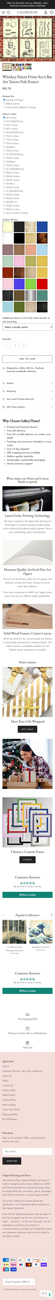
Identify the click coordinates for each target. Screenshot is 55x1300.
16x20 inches (12, 158)
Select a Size (9, 114)
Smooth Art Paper (14, 100)
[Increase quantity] (24, 345)
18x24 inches (12, 172)
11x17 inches (12, 139)
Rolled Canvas (13, 103)
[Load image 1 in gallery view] (27, 39)
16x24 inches (12, 165)
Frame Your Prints (11, 1109)
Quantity (6, 339)
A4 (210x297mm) (14, 132)
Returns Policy (9, 1104)
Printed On (8, 96)
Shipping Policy (10, 1114)
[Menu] (3, 12)
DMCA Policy (8, 1095)
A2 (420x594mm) (15, 169)
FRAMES (27, 859)
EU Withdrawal (9, 1119)
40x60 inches (12, 209)
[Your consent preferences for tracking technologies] (50, 1295)
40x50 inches (12, 205)
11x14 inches (12, 136)
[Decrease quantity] (6, 345)
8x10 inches (12, 125)
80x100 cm (11, 202)
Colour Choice (10, 219)
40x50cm (10, 161)
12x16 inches (12, 143)
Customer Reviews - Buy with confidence (22, 1071)
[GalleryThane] (27, 12)
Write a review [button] (27, 895)
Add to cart (27, 359)
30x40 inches (12, 194)
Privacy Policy (9, 1090)
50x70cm (10, 183)
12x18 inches (12, 150)
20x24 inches (12, 176)
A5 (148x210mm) (14, 121)
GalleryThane (14, 1289)
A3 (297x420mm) (15, 154)
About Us (6, 1076)
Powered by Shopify (28, 1289)
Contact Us (7, 1085)
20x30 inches (12, 180)
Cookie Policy (9, 1100)
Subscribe (11, 1161)
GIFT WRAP (27, 729)
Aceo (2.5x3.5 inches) (17, 213)
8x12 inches (12, 128)
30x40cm (10, 147)
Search (5, 1066)
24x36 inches (12, 187)
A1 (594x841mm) (14, 191)
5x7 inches (11, 117)
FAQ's (5, 1080)
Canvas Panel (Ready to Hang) (21, 107)
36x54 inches (12, 198)
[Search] (10, 12)
